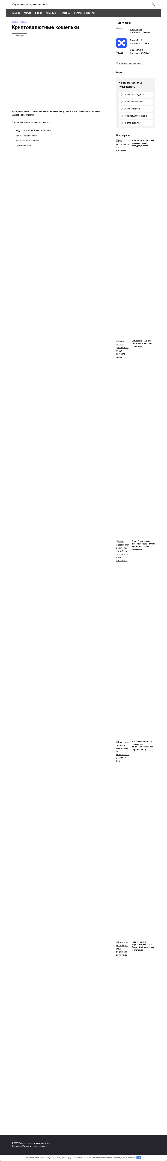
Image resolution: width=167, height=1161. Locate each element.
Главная (16, 13)
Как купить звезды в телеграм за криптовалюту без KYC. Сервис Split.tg (143, 746)
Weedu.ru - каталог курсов (35, 1146)
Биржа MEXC (136, 50)
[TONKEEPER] (33, 82)
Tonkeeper (19, 35)
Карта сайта (17, 1146)
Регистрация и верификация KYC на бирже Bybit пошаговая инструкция (143, 946)
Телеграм (65, 13)
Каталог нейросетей (84, 13)
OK (139, 1158)
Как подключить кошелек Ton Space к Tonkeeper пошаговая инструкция (80, 61)
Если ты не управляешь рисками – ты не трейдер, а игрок (143, 143)
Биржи (38, 13)
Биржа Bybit (136, 29)
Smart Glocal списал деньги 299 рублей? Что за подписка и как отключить (143, 545)
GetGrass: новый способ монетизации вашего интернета (143, 343)
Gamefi (27, 13)
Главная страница (19, 22)
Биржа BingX (136, 40)
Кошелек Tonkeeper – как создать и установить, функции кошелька (74, 95)
